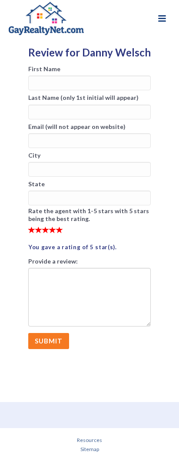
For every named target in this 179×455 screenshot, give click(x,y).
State (36, 184)
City (34, 155)
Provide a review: (53, 261)
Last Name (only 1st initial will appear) (83, 97)
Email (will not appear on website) (77, 126)
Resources (89, 440)
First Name (44, 69)
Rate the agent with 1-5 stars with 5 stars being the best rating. (88, 214)
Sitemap (89, 449)
